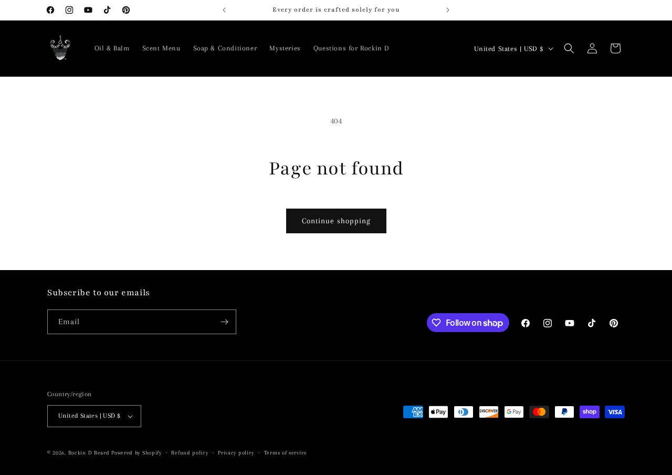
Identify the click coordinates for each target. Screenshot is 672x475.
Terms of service (285, 452)
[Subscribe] (224, 321)
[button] (569, 48)
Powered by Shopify (136, 452)
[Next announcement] (447, 10)
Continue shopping (336, 220)
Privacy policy (236, 452)
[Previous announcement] (224, 10)
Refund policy (189, 452)
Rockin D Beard (89, 452)
